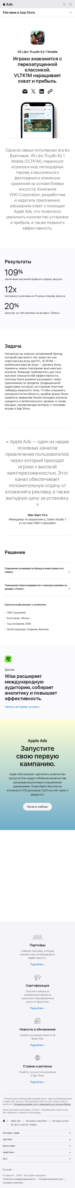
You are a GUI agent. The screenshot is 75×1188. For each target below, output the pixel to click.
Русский (7, 1170)
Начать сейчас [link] (37, 806)
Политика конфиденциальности (19, 1179)
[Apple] (4, 1120)
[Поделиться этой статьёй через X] (33, 91)
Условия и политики (13, 1183)
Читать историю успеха (21, 707)
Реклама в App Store (19, 12)
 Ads (8, 4)
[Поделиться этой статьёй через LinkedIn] (41, 91)
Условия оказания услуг (51, 1179)
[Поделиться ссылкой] (50, 91)
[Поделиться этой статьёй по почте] (24, 91)
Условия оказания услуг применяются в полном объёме (42, 1104)
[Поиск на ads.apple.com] (64, 5)
